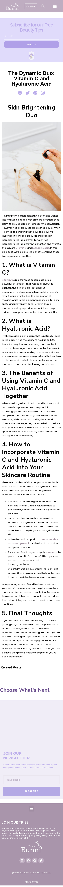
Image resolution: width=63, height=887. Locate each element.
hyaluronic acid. (41, 247)
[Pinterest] (34, 860)
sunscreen (51, 552)
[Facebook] (28, 860)
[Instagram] (22, 860)
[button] (55, 6)
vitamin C (21, 247)
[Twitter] (41, 860)
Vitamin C (7, 279)
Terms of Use (31, 882)
